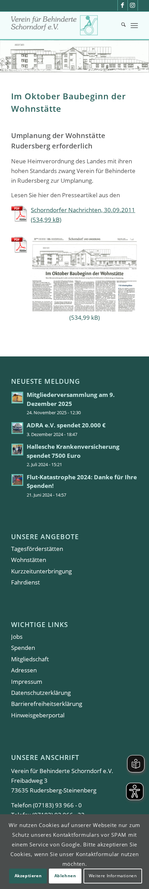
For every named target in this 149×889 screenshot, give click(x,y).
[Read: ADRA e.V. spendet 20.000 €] (17, 428)
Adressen (24, 670)
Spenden (23, 648)
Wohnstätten (28, 560)
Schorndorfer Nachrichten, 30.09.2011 (83, 210)
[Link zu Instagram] (133, 5)
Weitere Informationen (113, 876)
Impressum (26, 682)
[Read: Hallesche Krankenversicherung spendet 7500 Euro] (17, 449)
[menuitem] (120, 25)
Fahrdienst (25, 582)
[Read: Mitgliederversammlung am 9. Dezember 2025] (17, 397)
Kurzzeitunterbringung (41, 571)
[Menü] (134, 25)
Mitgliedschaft (30, 659)
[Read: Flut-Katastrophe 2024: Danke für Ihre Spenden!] (17, 480)
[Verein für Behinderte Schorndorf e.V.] (61, 25)
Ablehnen (65, 876)
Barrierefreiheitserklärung (46, 704)
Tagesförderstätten (37, 549)
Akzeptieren (28, 876)
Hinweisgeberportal (37, 715)
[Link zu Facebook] (123, 5)
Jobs (17, 637)
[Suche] (120, 25)
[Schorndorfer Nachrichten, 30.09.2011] (74, 279)
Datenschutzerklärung (41, 693)
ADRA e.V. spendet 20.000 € (66, 425)
